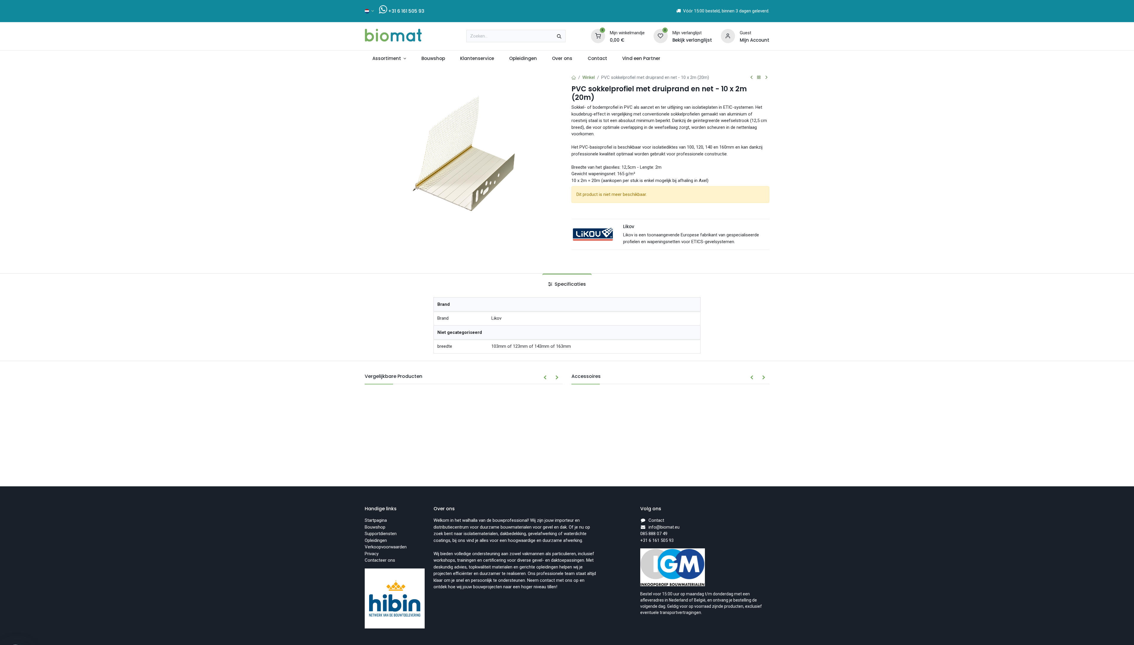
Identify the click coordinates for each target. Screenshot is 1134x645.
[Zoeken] (559, 36)
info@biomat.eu (664, 527)
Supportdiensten (381, 533)
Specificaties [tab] (569, 284)
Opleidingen (376, 540)
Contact (656, 520)
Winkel (588, 77)
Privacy (372, 553)
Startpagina (376, 520)
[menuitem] (389, 59)
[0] (598, 35)
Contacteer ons (380, 560)
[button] (545, 377)
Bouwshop (375, 527)
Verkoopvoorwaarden (386, 547)
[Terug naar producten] (758, 77)
